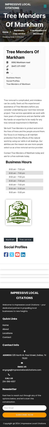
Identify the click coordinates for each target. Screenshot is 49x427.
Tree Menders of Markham (18, 84)
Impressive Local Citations (24, 295)
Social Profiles (13, 81)
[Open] (45, 6)
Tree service (19, 33)
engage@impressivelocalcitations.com (22, 370)
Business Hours (13, 77)
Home (5, 32)
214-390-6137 (9, 381)
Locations (8, 333)
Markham (19, 30)
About (6, 329)
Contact (7, 337)
